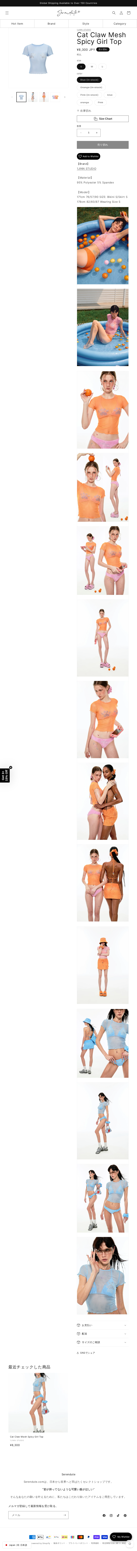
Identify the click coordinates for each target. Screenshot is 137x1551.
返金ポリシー (59, 1543)
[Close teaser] (10, 767)
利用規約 (95, 1543)
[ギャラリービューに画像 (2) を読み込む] (33, 97)
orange (85, 103)
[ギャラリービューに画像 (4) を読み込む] (55, 97)
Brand (51, 23)
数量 (79, 126)
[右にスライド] (64, 97)
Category (120, 23)
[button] (7, 13)
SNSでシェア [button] (87, 1352)
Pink (102, 103)
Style (85, 23)
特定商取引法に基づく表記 (114, 1543)
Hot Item (17, 23)
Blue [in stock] (90, 80)
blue (111, 95)
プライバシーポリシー (78, 1543)
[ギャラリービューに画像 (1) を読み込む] (21, 97)
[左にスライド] (12, 97)
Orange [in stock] (92, 88)
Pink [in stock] (90, 95)
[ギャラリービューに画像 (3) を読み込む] (44, 97)
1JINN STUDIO (84, 30)
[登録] (64, 1515)
